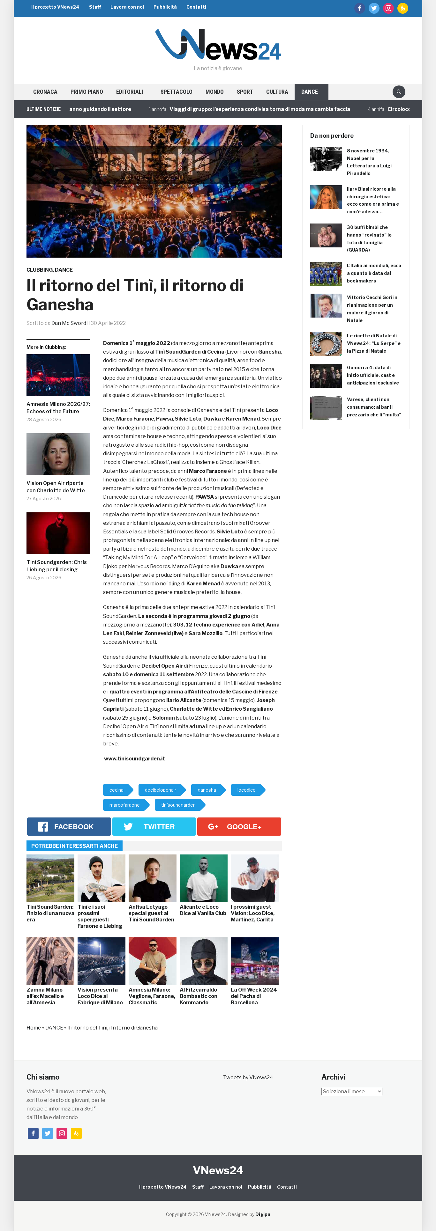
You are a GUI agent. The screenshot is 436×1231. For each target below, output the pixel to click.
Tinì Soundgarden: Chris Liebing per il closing (56, 565)
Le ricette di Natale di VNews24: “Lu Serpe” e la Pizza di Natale (374, 343)
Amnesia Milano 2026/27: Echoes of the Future (58, 407)
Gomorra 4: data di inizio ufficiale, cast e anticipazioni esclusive (373, 375)
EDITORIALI (129, 91)
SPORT (245, 91)
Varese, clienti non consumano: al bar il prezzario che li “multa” (374, 407)
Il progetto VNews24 (55, 7)
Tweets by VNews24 (248, 1077)
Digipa (262, 1214)
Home (33, 1028)
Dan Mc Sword (68, 323)
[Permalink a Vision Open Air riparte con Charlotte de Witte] (58, 456)
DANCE (309, 91)
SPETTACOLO (176, 91)
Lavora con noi (127, 7)
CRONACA (45, 91)
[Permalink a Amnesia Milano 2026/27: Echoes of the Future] (58, 377)
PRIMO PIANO (87, 91)
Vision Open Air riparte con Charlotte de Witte (55, 486)
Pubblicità (165, 7)
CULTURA (277, 91)
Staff (95, 7)
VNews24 (218, 1170)
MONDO (215, 91)
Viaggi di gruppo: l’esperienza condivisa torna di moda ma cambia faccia (237, 109)
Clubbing (39, 270)
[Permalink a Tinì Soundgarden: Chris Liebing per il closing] (58, 535)
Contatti (196, 7)
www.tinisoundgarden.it (134, 759)
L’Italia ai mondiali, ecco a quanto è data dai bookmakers (374, 273)
